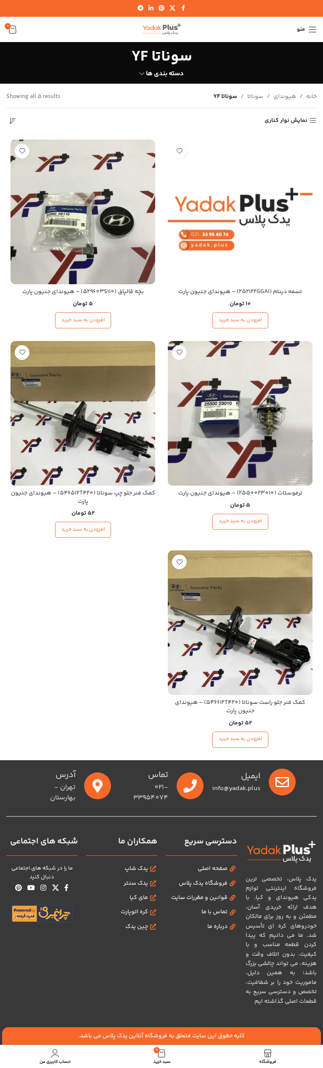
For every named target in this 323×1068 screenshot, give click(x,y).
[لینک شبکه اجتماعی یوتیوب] (31, 889)
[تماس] (190, 785)
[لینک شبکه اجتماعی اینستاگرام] (43, 889)
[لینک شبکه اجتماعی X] (172, 9)
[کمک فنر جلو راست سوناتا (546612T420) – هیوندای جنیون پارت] (240, 622)
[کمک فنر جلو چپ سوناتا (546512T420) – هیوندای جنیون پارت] (83, 413)
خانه (311, 96)
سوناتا (255, 96)
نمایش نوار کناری (286, 120)
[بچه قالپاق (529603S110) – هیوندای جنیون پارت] (83, 212)
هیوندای (284, 96)
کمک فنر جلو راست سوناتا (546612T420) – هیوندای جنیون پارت (240, 707)
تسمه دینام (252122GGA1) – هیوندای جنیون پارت (240, 291)
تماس (158, 775)
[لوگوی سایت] (161, 29)
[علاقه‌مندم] (179, 151)
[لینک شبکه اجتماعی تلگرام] (140, 9)
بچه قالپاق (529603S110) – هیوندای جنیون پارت (83, 291)
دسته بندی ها (165, 74)
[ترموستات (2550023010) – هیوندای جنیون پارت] (240, 413)
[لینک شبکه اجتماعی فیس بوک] (183, 9)
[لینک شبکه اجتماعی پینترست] (161, 9)
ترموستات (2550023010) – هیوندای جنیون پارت (240, 493)
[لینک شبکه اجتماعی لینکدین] (151, 9)
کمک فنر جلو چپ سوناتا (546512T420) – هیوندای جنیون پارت (83, 497)
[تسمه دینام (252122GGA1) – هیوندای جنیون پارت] (240, 212)
